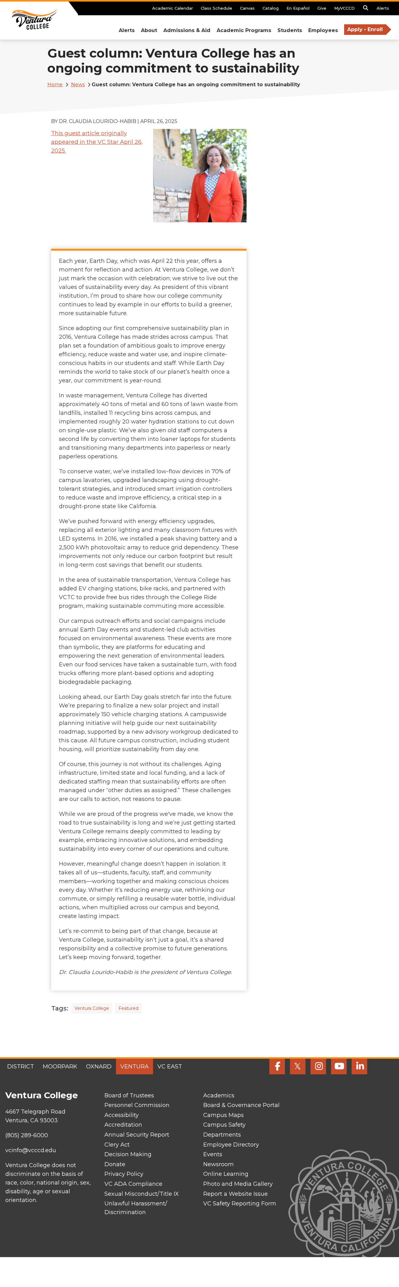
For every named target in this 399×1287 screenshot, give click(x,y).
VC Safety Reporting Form (239, 1203)
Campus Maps (223, 1115)
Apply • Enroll (365, 29)
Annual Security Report (136, 1134)
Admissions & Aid (186, 30)
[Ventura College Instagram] (318, 1066)
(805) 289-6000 (26, 1135)
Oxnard (99, 1066)
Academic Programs (244, 30)
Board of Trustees (129, 1095)
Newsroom (218, 1164)
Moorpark (60, 1066)
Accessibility (121, 1115)
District (20, 1066)
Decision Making (127, 1154)
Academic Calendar (172, 8)
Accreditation (123, 1124)
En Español (298, 8)
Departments (222, 1134)
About (149, 30)
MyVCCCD (344, 8)
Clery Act (117, 1144)
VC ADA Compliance (133, 1184)
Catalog (270, 8)
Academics (218, 1095)
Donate (114, 1164)
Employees (323, 30)
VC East (169, 1066)
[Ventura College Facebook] (277, 1066)
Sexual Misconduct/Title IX (141, 1193)
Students (289, 30)
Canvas (247, 8)
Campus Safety (224, 1124)
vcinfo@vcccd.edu (30, 1150)
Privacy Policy (123, 1174)
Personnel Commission (137, 1105)
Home (55, 85)
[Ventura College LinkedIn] (359, 1066)
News (78, 85)
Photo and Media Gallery (238, 1184)
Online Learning (225, 1174)
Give (321, 8)
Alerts (383, 8)
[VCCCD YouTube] (339, 1066)
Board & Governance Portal (241, 1105)
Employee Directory (231, 1144)
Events (212, 1154)
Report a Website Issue (235, 1193)
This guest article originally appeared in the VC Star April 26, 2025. (97, 142)
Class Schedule (216, 8)
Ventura (134, 1066)
